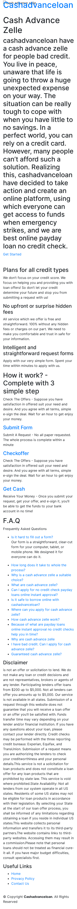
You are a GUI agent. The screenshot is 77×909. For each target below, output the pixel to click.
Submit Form (17, 428)
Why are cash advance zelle (33, 639)
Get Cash (14, 489)
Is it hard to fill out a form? (32, 537)
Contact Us (20, 883)
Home (16, 874)
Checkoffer (16, 453)
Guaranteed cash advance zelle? (36, 654)
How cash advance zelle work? (35, 619)
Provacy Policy (22, 878)
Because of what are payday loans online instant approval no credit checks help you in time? (42, 629)
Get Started (12, 254)
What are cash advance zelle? (34, 585)
